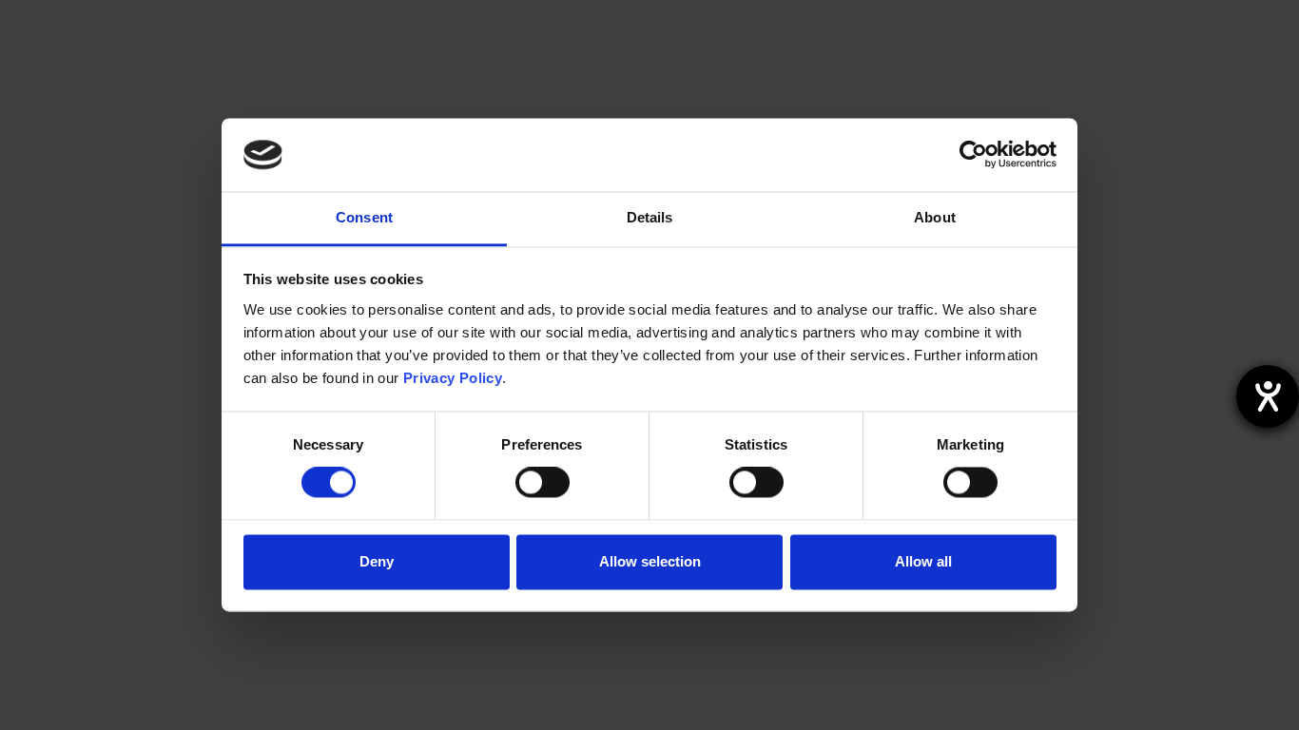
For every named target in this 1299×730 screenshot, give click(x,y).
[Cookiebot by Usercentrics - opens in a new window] (973, 155)
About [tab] (935, 217)
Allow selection (650, 561)
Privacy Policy (452, 378)
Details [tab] (650, 217)
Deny (376, 561)
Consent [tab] (364, 217)
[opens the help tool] (1267, 396)
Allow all (923, 561)
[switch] (542, 483)
